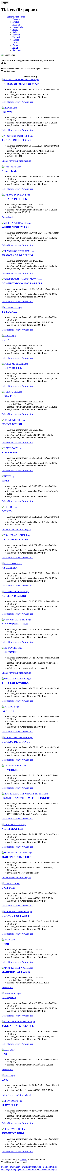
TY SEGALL (9, 311)
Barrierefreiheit (49, 1167)
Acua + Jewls (9, 170)
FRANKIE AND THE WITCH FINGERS (26, 797)
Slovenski (16, 50)
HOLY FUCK (10, 396)
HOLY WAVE (10, 452)
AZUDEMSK (9, 567)
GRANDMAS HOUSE (15, 539)
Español (16, 34)
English (15, 22)
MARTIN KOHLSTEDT (16, 856)
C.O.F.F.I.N (8, 887)
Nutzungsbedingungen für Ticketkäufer (19, 1169)
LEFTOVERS (10, 652)
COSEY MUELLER (14, 368)
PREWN (7, 112)
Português (16, 45)
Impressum (15, 1167)
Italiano (15, 32)
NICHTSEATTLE (12, 828)
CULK (6, 339)
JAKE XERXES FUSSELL (18, 1025)
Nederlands (17, 27)
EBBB (5, 943)
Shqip (15, 47)
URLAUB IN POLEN (14, 199)
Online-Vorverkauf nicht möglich (16, 161)
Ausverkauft (7, 217)
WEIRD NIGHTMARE (15, 227)
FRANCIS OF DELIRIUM (17, 255)
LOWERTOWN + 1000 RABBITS (22, 283)
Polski (15, 29)
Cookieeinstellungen (47, 1169)
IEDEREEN (9, 997)
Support (4, 1167)
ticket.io (23, 1159)
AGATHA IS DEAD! (14, 595)
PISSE (5, 480)
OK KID (7, 511)
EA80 (5, 1054)
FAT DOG (8, 710)
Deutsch (16, 19)
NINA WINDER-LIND (15, 623)
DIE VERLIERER (12, 769)
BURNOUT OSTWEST (16, 915)
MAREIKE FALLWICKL (17, 972)
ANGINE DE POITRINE (16, 140)
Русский (16, 37)
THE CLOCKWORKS (15, 682)
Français (16, 24)
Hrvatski (16, 42)
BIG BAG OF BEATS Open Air (20, 83)
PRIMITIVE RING (13, 1133)
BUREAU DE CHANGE (16, 741)
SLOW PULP (10, 1105)
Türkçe (15, 40)
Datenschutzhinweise (31, 1167)
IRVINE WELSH (12, 424)
